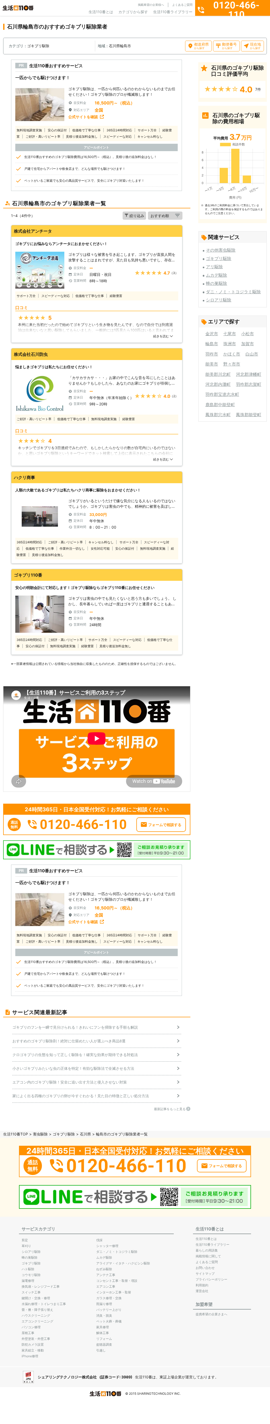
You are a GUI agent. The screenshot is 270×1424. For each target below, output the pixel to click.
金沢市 (211, 333)
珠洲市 (229, 343)
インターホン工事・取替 (113, 1292)
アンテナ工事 (105, 1275)
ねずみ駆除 (104, 1269)
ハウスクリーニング (36, 1315)
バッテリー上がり (109, 1310)
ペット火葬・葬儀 (109, 1321)
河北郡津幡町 (248, 374)
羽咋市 (211, 354)
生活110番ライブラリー (172, 11)
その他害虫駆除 (220, 250)
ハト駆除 (28, 1269)
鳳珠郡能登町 (248, 414)
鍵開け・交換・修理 (36, 1298)
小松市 (247, 333)
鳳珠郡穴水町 (218, 414)
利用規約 (202, 1285)
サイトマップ (205, 1274)
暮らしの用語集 (207, 1250)
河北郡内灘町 (218, 384)
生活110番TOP (15, 1134)
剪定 (25, 1240)
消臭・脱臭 (104, 1315)
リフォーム (104, 1339)
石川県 (85, 1134)
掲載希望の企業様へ (151, 5)
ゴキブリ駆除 (218, 258)
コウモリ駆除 (31, 1275)
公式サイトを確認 (83, 116)
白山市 (251, 354)
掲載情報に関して (208, 1256)
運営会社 (202, 1291)
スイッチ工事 (31, 1292)
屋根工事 (28, 1333)
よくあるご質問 (182, 5)
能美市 (211, 364)
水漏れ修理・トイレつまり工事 (44, 1304)
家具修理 (102, 1327)
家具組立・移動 (33, 1350)
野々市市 (231, 364)
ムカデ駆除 (216, 275)
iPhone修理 (30, 1356)
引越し (101, 1350)
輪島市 (211, 343)
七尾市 (229, 333)
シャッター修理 (107, 1246)
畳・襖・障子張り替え (37, 1310)
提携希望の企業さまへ (211, 1314)
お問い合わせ (205, 1268)
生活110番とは (101, 11)
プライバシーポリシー (211, 1279)
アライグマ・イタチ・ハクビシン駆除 (123, 1263)
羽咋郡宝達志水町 (222, 394)
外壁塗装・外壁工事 (36, 1339)
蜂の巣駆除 (216, 283)
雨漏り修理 (104, 1304)
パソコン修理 (31, 1327)
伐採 (99, 1240)
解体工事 (102, 1333)
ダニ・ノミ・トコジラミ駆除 (233, 291)
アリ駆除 (214, 266)
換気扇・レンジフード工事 (41, 1286)
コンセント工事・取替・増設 (116, 1281)
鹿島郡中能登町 (220, 404)
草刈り (26, 1246)
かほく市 (231, 354)
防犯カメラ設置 (33, 1344)
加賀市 (247, 343)
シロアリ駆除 (218, 300)
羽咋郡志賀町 (248, 384)
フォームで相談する (164, 824)
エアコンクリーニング (37, 1321)
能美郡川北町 (218, 374)
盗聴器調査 (104, 1344)
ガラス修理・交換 (109, 1298)
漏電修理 (28, 1281)
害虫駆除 (40, 1134)
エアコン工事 (105, 1286)
